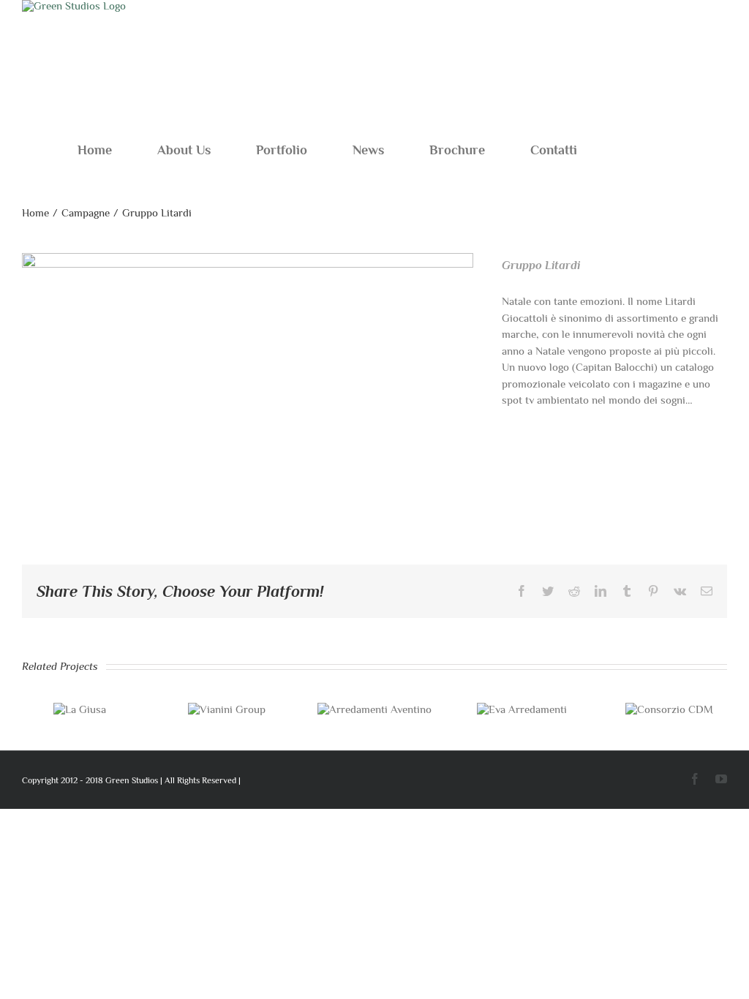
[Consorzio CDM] (669, 709)
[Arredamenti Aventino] (374, 709)
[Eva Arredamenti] (522, 709)
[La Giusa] (79, 709)
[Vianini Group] (227, 709)
